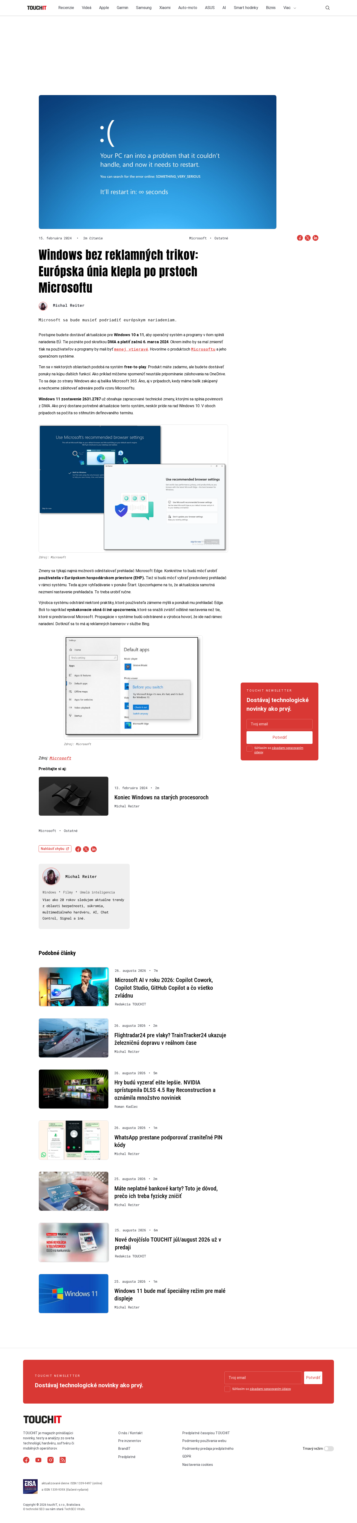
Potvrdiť (279, 737)
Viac (287, 7)
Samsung (144, 7)
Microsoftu (203, 348)
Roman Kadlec (126, 1106)
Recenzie (66, 7)
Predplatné (127, 1457)
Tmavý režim (313, 1449)
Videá (86, 7)
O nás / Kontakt (130, 1433)
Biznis (271, 7)
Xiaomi (164, 7)
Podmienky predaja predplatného (208, 1449)
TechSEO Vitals (74, 1509)
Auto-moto (187, 7)
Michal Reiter (69, 305)
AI (224, 7)
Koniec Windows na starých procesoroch (161, 797)
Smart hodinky (246, 7)
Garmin (122, 7)
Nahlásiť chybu (52, 849)
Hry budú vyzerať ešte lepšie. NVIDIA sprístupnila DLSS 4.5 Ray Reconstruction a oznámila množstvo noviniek (164, 1090)
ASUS (210, 7)
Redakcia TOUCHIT (130, 1004)
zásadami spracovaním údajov (270, 1389)
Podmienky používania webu (204, 1441)
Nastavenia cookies (197, 1465)
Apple (104, 7)
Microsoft (60, 757)
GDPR (186, 1456)
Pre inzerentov (129, 1441)
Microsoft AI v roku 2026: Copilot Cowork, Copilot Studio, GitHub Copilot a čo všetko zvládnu (164, 988)
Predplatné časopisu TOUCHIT (206, 1433)
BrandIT (124, 1449)
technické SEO (35, 1509)
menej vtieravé (131, 348)
